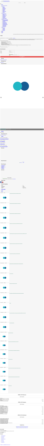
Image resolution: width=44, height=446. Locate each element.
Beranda (2, 4)
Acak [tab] (1, 191)
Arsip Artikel (3, 189)
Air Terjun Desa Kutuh (3, 146)
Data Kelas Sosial (4, 25)
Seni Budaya (4, 12)
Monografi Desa (4, 26)
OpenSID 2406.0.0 (5, 444)
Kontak (2, 32)
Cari (24, 2)
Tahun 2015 (4, 29)
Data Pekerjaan (4, 21)
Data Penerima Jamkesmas (5, 24)
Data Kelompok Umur (5, 23)
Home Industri (4, 9)
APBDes (2, 27)
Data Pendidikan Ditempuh (5, 20)
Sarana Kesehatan (4, 16)
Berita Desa (2, 167)
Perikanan (4, 7)
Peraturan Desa (2, 168)
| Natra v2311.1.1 (8, 444)
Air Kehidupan (2, 141)
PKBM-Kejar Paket (4, 14)
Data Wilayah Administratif (5, 19)
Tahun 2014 (4, 30)
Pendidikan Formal (4, 13)
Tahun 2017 (4, 28)
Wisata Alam (2, 166)
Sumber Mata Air (4, 8)
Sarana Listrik (4, 17)
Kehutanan (4, 10)
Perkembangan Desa (3, 165)
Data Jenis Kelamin (4, 22)
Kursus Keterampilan (5, 15)
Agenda (2, 131)
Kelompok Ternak (4, 11)
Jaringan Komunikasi (5, 18)
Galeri (2, 136)
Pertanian (3, 6)
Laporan (2, 31)
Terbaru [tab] (2, 190)
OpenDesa (2, 444)
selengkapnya (14, 174)
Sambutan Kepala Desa (5, 5)
